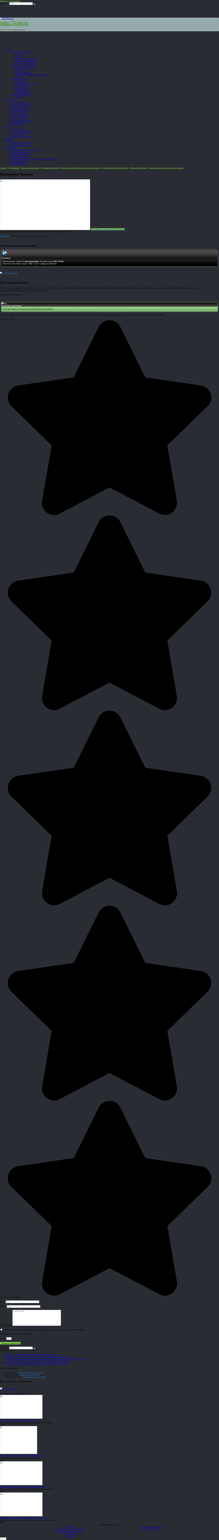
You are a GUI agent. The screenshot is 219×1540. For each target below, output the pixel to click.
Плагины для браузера (19, 145)
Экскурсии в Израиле (19, 109)
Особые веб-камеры (18, 164)
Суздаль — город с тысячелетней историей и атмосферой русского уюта (36, 1364)
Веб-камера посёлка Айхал (34, 1377)
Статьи (8, 50)
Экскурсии (10, 100)
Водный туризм (22, 86)
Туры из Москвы (17, 129)
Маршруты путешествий (26, 61)
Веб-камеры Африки (19, 157)
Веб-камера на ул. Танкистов (30, 1372)
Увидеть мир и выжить (151, 1529)
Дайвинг (19, 97)
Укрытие (19, 77)
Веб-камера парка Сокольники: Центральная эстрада (23, 1487)
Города (18, 56)
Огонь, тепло (21, 70)
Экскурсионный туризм (20, 52)
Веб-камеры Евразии (19, 161)
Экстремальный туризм (20, 95)
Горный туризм (22, 88)
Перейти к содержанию (10, 1)
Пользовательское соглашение (70, 1531)
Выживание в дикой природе (22, 66)
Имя (2, 1302)
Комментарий (6, 1325)
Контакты (9, 139)
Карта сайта (70, 1536)
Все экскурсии (16, 125)
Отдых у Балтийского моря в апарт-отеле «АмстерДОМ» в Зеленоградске (37, 1361)
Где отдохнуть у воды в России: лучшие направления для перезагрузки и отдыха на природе (45, 1359)
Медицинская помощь (24, 68)
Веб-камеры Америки (19, 152)
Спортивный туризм (19, 79)
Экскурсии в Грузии (19, 107)
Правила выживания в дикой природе (31, 75)
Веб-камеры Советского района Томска (108, 229)
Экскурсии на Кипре (19, 111)
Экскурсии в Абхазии (19, 102)
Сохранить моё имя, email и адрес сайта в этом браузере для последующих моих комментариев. (44, 1330)
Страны (18, 54)
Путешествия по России (25, 63)
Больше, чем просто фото (151, 1527)
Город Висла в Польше (30, 1375)
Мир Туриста (14, 23)
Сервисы (9, 141)
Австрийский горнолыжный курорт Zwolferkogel (21, 1455)
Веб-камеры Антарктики (21, 154)
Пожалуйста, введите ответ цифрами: (16, 1334)
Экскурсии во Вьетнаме (20, 104)
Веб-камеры (10, 148)
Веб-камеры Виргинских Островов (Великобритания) (33, 159)
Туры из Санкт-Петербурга (21, 132)
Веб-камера (5, 236)
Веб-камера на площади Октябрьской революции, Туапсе (25, 1518)
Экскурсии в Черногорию (21, 120)
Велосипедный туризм (25, 84)
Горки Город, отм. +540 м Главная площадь (18, 1420)
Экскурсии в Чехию (19, 123)
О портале (70, 1527)
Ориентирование (22, 72)
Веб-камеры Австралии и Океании (25, 150)
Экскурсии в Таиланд (19, 116)
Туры (7, 127)
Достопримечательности (25, 59)
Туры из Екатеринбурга (20, 136)
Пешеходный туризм (24, 93)
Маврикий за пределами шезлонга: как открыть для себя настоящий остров (37, 1357)
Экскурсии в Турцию (19, 118)
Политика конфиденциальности (70, 1529)
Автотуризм (20, 81)
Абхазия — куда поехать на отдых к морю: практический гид (31, 1355)
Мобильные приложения (21, 143)
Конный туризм (22, 91)
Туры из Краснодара (19, 134)
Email (3, 1306)
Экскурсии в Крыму (19, 113)
